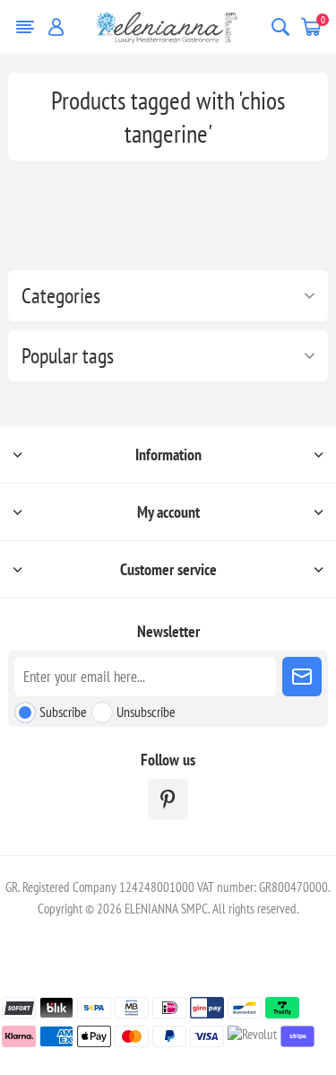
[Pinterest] (168, 799)
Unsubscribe (146, 712)
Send (302, 676)
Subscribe (63, 712)
